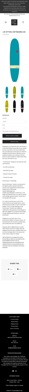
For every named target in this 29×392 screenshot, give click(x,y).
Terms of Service (14, 328)
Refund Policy (14, 321)
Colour (4, 118)
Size (3, 125)
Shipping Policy (14, 324)
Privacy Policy (14, 326)
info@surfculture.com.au (14, 15)
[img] (13, 371)
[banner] (14, 22)
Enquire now (14, 141)
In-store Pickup (14, 319)
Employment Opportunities (14, 353)
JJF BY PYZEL (5, 34)
